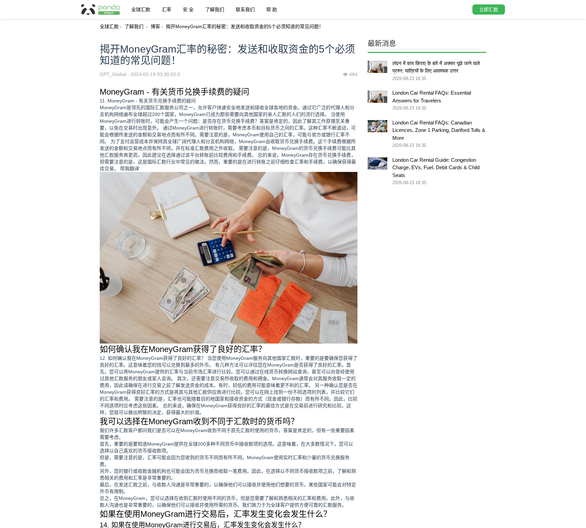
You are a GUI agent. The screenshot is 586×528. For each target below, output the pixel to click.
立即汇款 (488, 9)
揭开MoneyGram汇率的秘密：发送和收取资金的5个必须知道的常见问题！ (245, 26)
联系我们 (245, 9)
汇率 (166, 9)
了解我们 (214, 9)
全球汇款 (140, 9)
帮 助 (271, 9)
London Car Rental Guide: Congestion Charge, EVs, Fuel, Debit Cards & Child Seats (436, 167)
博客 (155, 26)
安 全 (188, 9)
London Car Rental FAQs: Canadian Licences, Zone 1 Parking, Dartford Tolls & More (438, 130)
